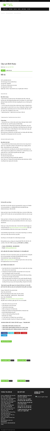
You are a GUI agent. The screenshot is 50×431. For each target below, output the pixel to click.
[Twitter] (46, 1)
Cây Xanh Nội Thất (9, 13)
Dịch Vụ (15, 9)
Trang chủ (5, 9)
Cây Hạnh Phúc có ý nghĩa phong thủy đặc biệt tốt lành (25, 399)
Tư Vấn (28, 9)
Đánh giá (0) (9, 70)
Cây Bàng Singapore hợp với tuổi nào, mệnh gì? (25, 396)
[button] (47, 9)
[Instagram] (44, 1)
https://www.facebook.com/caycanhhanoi (18, 227)
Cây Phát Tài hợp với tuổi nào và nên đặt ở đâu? (25, 403)
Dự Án (19, 9)
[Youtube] (48, 1)
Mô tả (3, 70)
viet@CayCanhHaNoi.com (9, 259)
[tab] (3, 70)
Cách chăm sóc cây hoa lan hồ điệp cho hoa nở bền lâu (24, 406)
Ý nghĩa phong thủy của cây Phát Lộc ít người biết (24, 410)
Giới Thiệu (24, 9)
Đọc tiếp (12, 360)
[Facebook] (42, 1)
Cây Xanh (10, 9)
